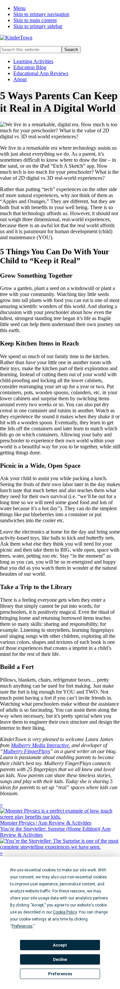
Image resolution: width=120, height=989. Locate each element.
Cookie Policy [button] (65, 912)
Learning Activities (33, 61)
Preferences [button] (22, 926)
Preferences (60, 974)
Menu (19, 8)
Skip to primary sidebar (37, 26)
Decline (60, 959)
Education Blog (29, 67)
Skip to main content (35, 20)
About (20, 79)
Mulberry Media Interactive (40, 745)
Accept (60, 945)
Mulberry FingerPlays (26, 751)
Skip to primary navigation (41, 14)
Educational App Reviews (40, 73)
